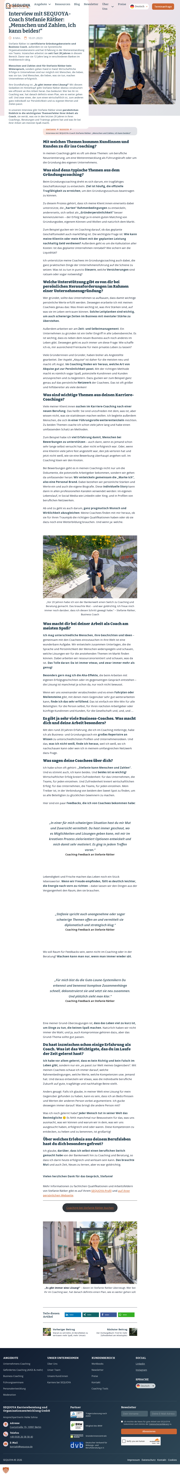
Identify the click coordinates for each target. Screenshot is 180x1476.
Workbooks (97, 1363)
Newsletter (91, 4)
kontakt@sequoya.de (21, 1446)
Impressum (133, 1459)
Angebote (40, 4)
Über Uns (105, 6)
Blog (77, 4)
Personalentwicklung (14, 1388)
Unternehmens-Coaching (16, 1363)
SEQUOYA (64, 129)
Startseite (51, 129)
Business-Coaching (13, 1376)
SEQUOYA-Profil (101, 1191)
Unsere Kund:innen (57, 1376)
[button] (139, 7)
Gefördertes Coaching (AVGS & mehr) (23, 1369)
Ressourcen (62, 4)
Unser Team (53, 1369)
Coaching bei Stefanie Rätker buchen (90, 1207)
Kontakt (96, 1382)
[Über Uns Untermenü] (112, 6)
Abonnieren (148, 1431)
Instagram (141, 1369)
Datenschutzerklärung (159, 1424)
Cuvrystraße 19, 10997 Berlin (25, 1427)
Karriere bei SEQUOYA (59, 1382)
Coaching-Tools (100, 1388)
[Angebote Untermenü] (49, 4)
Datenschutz (149, 1459)
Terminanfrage (163, 6)
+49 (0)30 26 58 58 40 (21, 1436)
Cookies (172, 1459)
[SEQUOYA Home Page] (18, 6)
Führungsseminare (13, 1382)
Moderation (9, 1394)
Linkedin (140, 1363)
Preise (122, 4)
